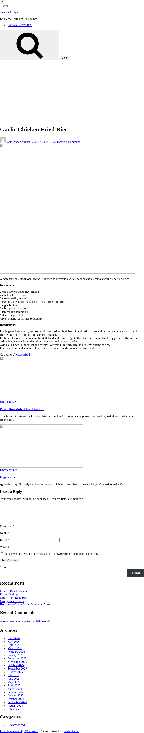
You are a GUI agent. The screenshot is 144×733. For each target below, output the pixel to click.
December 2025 (17, 658)
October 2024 (16, 698)
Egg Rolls (7, 477)
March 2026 (15, 648)
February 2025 (16, 692)
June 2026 (14, 638)
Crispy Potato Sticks (12, 601)
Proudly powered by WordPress (19, 731)
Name (4, 532)
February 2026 (16, 651)
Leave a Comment (69, 141)
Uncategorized (21, 354)
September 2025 (17, 668)
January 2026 (15, 655)
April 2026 (14, 645)
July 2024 (13, 709)
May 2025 (14, 682)
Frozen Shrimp (9, 594)
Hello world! (42, 621)
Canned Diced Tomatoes (14, 591)
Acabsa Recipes (9, 12)
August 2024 (15, 705)
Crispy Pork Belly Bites (14, 597)
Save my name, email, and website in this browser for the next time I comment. (51, 553)
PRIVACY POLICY (20, 25)
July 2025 (13, 675)
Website (4, 546)
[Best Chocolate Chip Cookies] (41, 398)
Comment (7, 526)
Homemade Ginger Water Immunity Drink (25, 604)
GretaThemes (72, 731)
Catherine (12, 141)
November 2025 (17, 661)
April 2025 (14, 685)
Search (4, 567)
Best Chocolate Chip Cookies (22, 409)
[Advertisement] (72, 88)
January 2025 (15, 695)
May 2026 (14, 641)
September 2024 (17, 702)
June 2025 (14, 678)
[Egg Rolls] (41, 466)
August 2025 (15, 671)
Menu (65, 57)
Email (4, 539)
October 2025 (16, 665)
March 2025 (15, 688)
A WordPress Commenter (15, 621)
